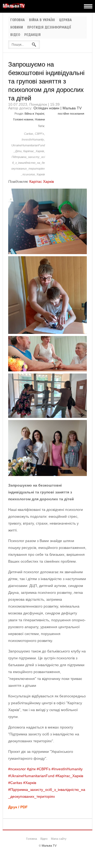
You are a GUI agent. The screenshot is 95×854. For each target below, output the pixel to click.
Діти (18, 151)
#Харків (29, 783)
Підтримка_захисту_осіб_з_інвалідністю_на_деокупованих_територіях (28, 162)
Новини (16, 27)
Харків (40, 174)
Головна (17, 20)
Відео (15, 35)
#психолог (17, 769)
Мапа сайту (58, 838)
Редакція (32, 35)
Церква (65, 20)
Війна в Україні (42, 20)
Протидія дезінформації (49, 27)
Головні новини (23, 119)
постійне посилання (71, 113)
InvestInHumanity (33, 139)
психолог (28, 174)
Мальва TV (49, 845)
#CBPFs (43, 769)
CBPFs (39, 133)
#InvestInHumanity (67, 769)
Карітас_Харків (33, 151)
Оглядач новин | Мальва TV (58, 108)
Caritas (28, 133)
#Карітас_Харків (69, 776)
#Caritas (15, 783)
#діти (31, 769)
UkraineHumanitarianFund (28, 145)
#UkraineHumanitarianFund (31, 776)
